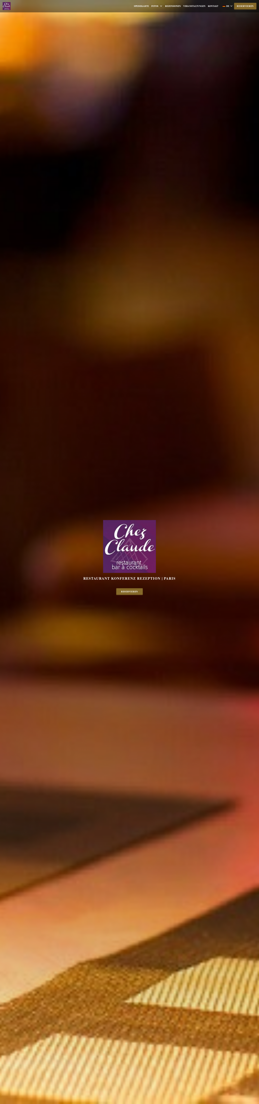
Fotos (154, 6)
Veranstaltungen (194, 6)
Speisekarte (141, 6)
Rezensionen (173, 6)
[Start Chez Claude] (7, 6)
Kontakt (213, 6)
